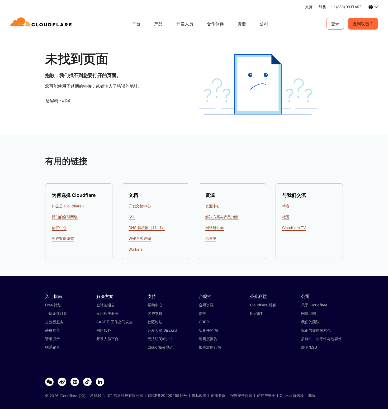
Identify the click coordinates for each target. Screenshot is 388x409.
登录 (335, 24)
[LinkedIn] (100, 382)
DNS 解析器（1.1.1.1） (147, 227)
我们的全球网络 (65, 217)
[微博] (62, 382)
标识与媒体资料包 (316, 330)
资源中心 (212, 206)
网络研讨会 (214, 227)
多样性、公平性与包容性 (321, 338)
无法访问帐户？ (160, 338)
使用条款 (218, 395)
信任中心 (59, 227)
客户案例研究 (63, 238)
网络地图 (308, 313)
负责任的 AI (208, 330)
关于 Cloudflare (314, 305)
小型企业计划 (56, 313)
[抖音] (87, 382)
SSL (132, 217)
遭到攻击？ (362, 24)
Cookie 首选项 (292, 395)
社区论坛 (155, 322)
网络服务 (103, 330)
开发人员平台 (107, 338)
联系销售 (52, 347)
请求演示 (52, 338)
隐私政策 (199, 395)
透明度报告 (208, 338)
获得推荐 (52, 330)
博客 (286, 206)
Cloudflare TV (294, 227)
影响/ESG (309, 347)
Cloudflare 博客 (263, 305)
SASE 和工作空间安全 (114, 322)
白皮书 (210, 238)
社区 (286, 217)
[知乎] (74, 382)
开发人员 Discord (162, 330)
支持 (309, 6)
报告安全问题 (241, 395)
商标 (312, 395)
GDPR (204, 322)
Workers (136, 249)
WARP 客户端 (140, 238)
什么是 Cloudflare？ (68, 206)
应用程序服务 (107, 313)
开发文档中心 (140, 206)
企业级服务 (54, 322)
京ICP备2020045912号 (167, 395)
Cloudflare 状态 (161, 347)
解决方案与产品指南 (222, 217)
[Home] (41, 24)
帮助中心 (155, 305)
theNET (256, 313)
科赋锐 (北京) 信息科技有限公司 (116, 395)
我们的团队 (310, 322)
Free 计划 (53, 305)
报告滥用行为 (210, 347)
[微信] (49, 382)
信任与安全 (266, 395)
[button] (258, 84)
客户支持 (155, 313)
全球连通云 (105, 305)
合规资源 (206, 305)
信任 (202, 313)
